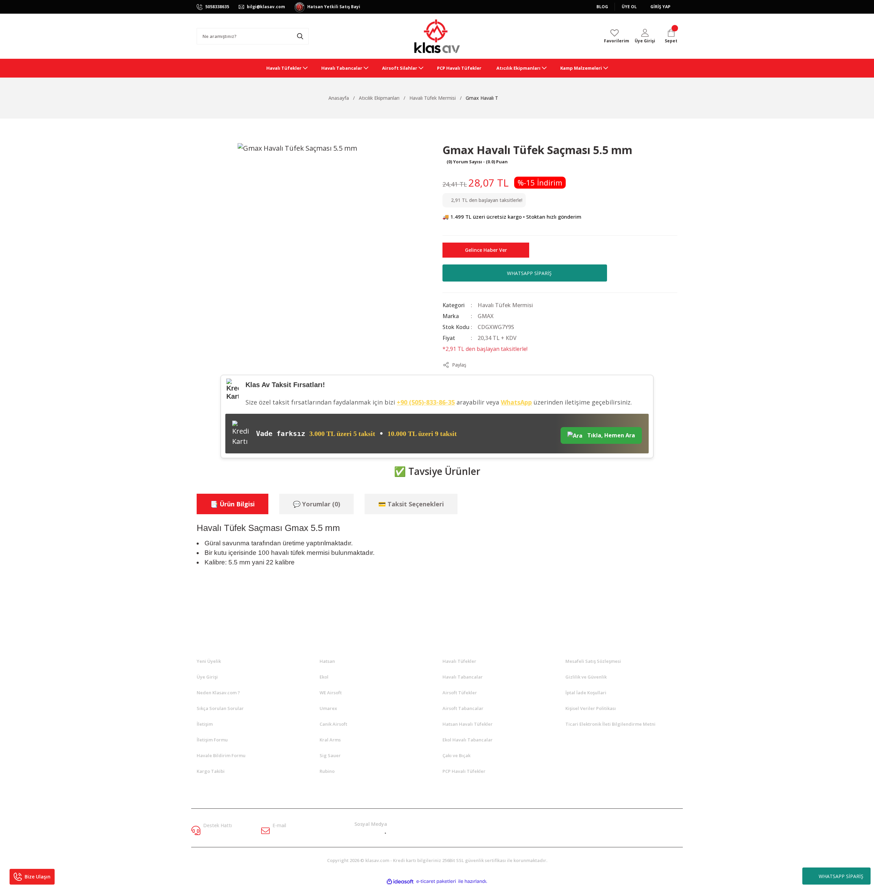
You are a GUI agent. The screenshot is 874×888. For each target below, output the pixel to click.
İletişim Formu (212, 740)
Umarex (328, 708)
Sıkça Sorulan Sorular (220, 708)
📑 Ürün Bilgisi (232, 504)
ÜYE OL (629, 7)
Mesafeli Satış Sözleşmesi (593, 661)
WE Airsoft (331, 692)
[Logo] (437, 36)
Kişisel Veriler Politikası (590, 708)
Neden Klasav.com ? (218, 692)
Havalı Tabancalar (462, 677)
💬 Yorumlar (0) (316, 504)
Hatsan (327, 661)
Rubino (327, 771)
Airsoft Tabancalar (462, 708)
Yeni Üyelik (209, 661)
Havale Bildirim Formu (221, 755)
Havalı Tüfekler (459, 661)
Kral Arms (330, 740)
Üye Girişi (207, 677)
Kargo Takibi (211, 771)
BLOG (602, 7)
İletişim (205, 724)
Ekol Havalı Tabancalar (467, 740)
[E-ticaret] (436, 881)
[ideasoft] (400, 881)
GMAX (486, 316)
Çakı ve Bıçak (456, 755)
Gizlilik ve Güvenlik (586, 677)
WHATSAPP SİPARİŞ (841, 876)
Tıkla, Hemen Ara (610, 435)
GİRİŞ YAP (660, 7)
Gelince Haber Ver (486, 250)
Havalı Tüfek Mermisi (505, 305)
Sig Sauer (330, 755)
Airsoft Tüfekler (459, 692)
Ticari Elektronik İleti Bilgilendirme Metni (610, 724)
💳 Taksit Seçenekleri (411, 504)
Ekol (324, 677)
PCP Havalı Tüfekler (463, 771)
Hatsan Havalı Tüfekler (467, 724)
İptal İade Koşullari (585, 692)
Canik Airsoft (333, 724)
